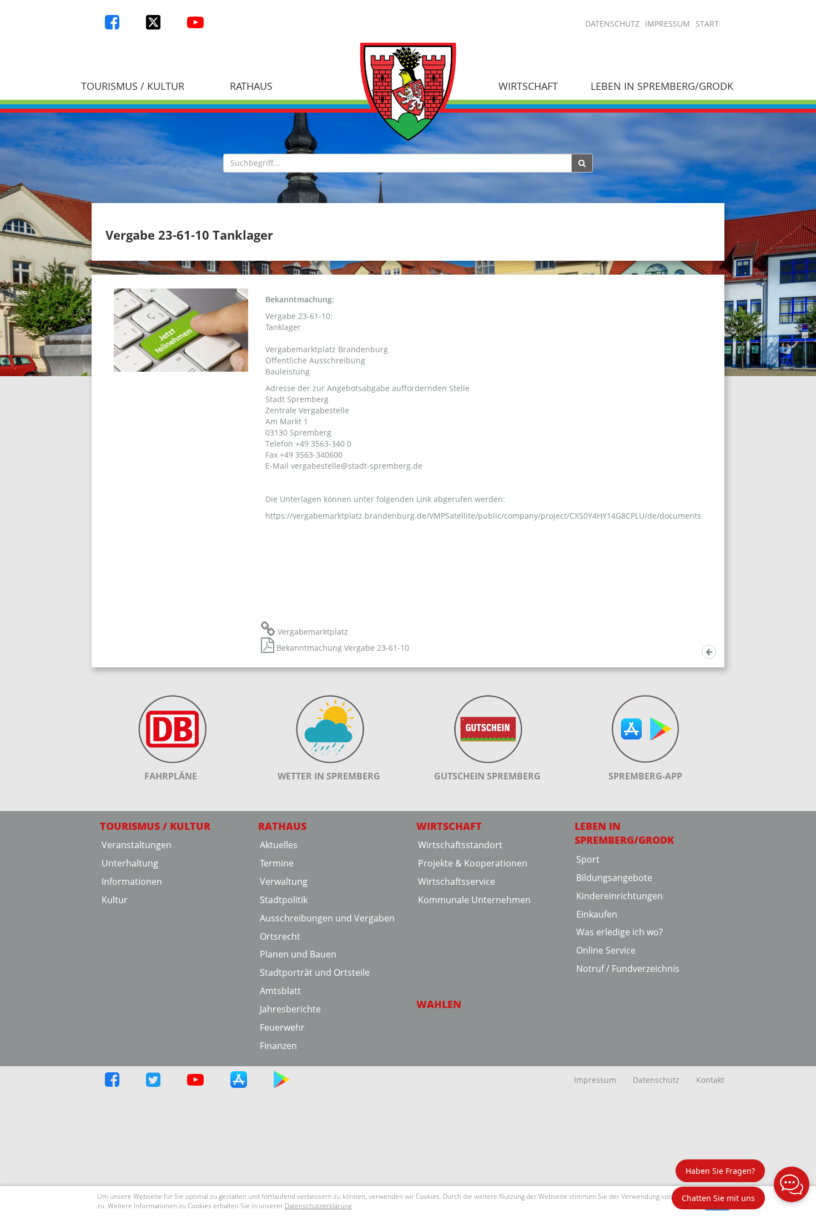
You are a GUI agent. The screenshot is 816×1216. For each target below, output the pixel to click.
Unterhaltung (130, 863)
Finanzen (278, 1046)
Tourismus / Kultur (132, 86)
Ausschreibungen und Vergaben (327, 918)
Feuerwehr (282, 1027)
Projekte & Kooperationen (472, 863)
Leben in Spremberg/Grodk (662, 86)
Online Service (606, 950)
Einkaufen (596, 914)
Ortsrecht (280, 936)
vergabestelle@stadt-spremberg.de (356, 465)
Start (707, 23)
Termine (277, 863)
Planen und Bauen (298, 954)
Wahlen (438, 1004)
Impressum (667, 23)
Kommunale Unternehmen (474, 900)
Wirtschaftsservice (456, 881)
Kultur (115, 900)
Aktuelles (279, 845)
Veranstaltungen (137, 845)
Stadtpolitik (284, 900)
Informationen (132, 881)
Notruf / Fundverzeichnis (627, 968)
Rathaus (251, 86)
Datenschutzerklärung (318, 1205)
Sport (588, 859)
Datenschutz (612, 23)
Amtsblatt (280, 991)
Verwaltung (284, 881)
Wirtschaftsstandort (460, 845)
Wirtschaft (528, 86)
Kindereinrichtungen (619, 896)
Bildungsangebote (614, 878)
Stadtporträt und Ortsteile (315, 972)
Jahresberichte (290, 1009)
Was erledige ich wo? (619, 932)
